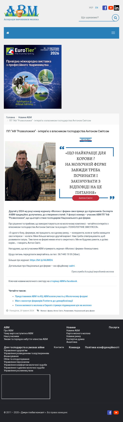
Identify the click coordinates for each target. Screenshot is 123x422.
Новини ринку (73, 336)
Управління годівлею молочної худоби (24, 367)
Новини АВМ (25, 117)
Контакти (59, 347)
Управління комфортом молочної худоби (25, 365)
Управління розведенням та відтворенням (26, 353)
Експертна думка (75, 339)
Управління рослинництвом (18, 370)
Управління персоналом (16, 362)
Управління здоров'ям (15, 350)
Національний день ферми (84, 311)
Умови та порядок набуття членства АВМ (26, 339)
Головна (10, 117)
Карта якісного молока (78, 333)
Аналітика (71, 342)
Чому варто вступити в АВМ (18, 333)
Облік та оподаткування (16, 359)
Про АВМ (8, 330)
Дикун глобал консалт (33, 412)
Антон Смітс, (58, 311)
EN (96, 7)
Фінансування (11, 356)
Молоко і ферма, (47, 311)
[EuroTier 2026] (33, 76)
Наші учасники (11, 336)
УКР (91, 7)
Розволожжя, (69, 311)
